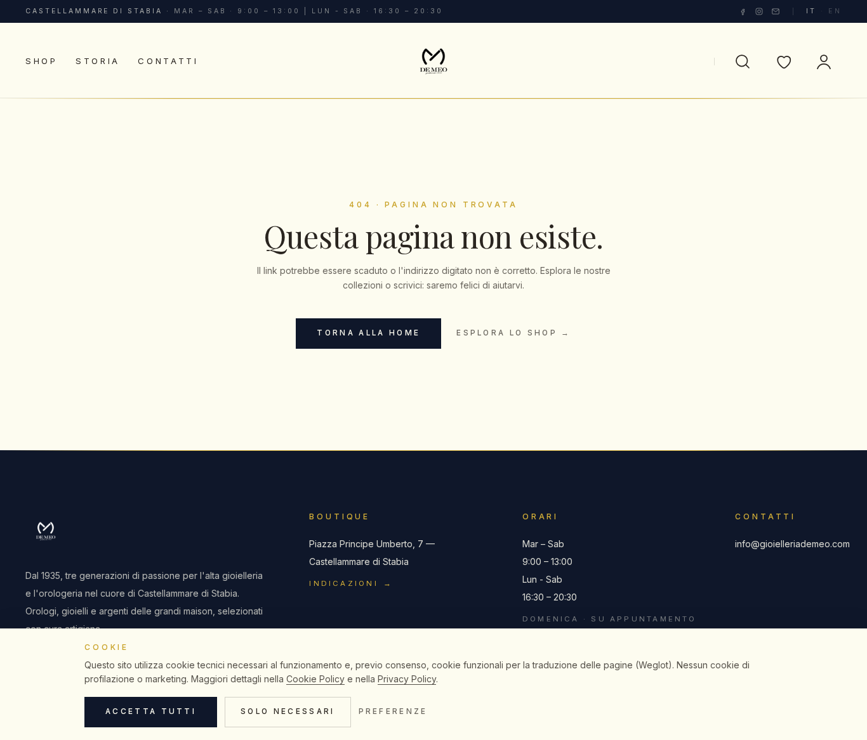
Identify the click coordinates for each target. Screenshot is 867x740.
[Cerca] (742, 61)
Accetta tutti (150, 711)
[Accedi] (824, 61)
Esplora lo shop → (513, 332)
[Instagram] (759, 11)
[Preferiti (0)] (783, 61)
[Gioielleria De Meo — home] (434, 61)
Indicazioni (351, 583)
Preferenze (393, 711)
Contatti (168, 61)
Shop (41, 61)
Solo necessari (287, 711)
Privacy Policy (407, 678)
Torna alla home (368, 332)
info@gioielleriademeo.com (788, 543)
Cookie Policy (315, 678)
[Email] (775, 11)
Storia (98, 61)
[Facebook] (742, 11)
